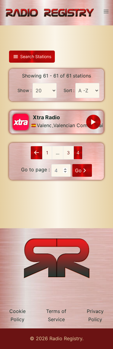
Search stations (35, 56)
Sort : (69, 90)
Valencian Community (72, 125)
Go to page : (35, 169)
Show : (24, 90)
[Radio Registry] (50, 12)
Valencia (44, 125)
